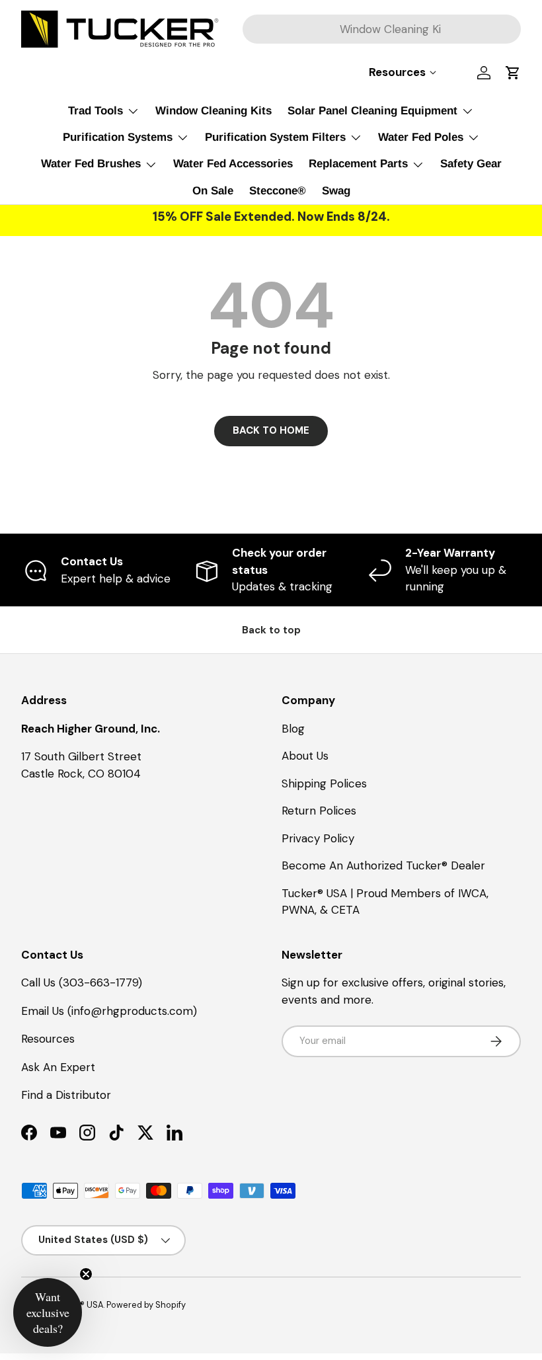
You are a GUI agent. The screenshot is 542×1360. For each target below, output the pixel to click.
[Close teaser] (86, 1274)
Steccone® (277, 190)
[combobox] (382, 29)
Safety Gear (471, 163)
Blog (293, 728)
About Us (305, 755)
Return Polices (319, 810)
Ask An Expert (58, 1067)
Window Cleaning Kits (213, 110)
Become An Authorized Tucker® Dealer (383, 865)
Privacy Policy (318, 838)
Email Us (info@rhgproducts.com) (109, 1011)
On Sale (212, 190)
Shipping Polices (324, 783)
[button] (512, 72)
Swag (336, 190)
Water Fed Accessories (233, 163)
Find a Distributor (66, 1095)
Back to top (271, 630)
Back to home (271, 430)
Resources (48, 1038)
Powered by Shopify (146, 1304)
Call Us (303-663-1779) (81, 982)
